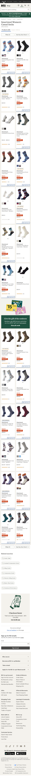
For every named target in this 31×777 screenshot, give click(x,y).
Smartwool (3, 19)
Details (22, 637)
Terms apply (22, 323)
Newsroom (19, 723)
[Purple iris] (5, 203)
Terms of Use (8, 764)
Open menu (28, 5)
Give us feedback (12, 630)
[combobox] (15, 9)
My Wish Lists (5, 682)
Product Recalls (9, 771)
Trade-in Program (6, 710)
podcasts (24, 746)
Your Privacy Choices (21, 764)
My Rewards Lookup (6, 679)
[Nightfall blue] (18, 166)
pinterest (17, 746)
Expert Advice (15, 30)
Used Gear (4, 708)
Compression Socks (9, 573)
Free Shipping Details (22, 695)
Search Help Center (6, 734)
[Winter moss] (18, 346)
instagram (6, 746)
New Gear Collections (7, 706)
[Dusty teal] (5, 456)
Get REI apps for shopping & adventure (15, 750)
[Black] (18, 55)
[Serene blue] (3, 55)
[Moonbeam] (3, 203)
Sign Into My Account (7, 677)
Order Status (19, 677)
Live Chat (3, 739)
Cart (25, 5)
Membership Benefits (7, 684)
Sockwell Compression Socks (11, 563)
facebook (13, 746)
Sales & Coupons (21, 692)
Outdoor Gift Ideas (6, 692)
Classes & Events (20, 704)
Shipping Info (20, 686)
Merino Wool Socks (9, 583)
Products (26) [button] (6, 30)
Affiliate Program (5, 723)
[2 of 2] (23, 88)
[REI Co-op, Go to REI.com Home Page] (3, 5)
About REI (19, 717)
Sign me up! (15, 648)
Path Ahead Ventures (22, 708)
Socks (14, 19)
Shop (8, 6)
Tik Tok (10, 746)
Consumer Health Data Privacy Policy (15, 769)
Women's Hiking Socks (9, 578)
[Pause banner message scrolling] (29, 14)
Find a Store (4, 737)
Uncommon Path (20, 706)
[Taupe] (20, 91)
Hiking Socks (7, 568)
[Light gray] (20, 166)
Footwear (9, 19)
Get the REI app (15, 619)
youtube (21, 746)
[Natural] (3, 91)
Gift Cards (4, 695)
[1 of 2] (22, 88)
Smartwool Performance (10, 588)
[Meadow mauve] (5, 280)
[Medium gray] (20, 55)
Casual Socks (19, 19)
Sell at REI (4, 721)
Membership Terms (7, 773)
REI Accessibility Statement (21, 773)
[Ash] (18, 91)
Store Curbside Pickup (22, 684)
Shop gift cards (15, 325)
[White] (5, 55)
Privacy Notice (8, 767)
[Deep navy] (3, 280)
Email (2, 640)
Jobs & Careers (5, 717)
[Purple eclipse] (3, 456)
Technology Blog (21, 725)
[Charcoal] (22, 91)
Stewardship (19, 728)
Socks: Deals (7, 558)
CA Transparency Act (20, 771)
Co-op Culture (5, 719)
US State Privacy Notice (20, 767)
